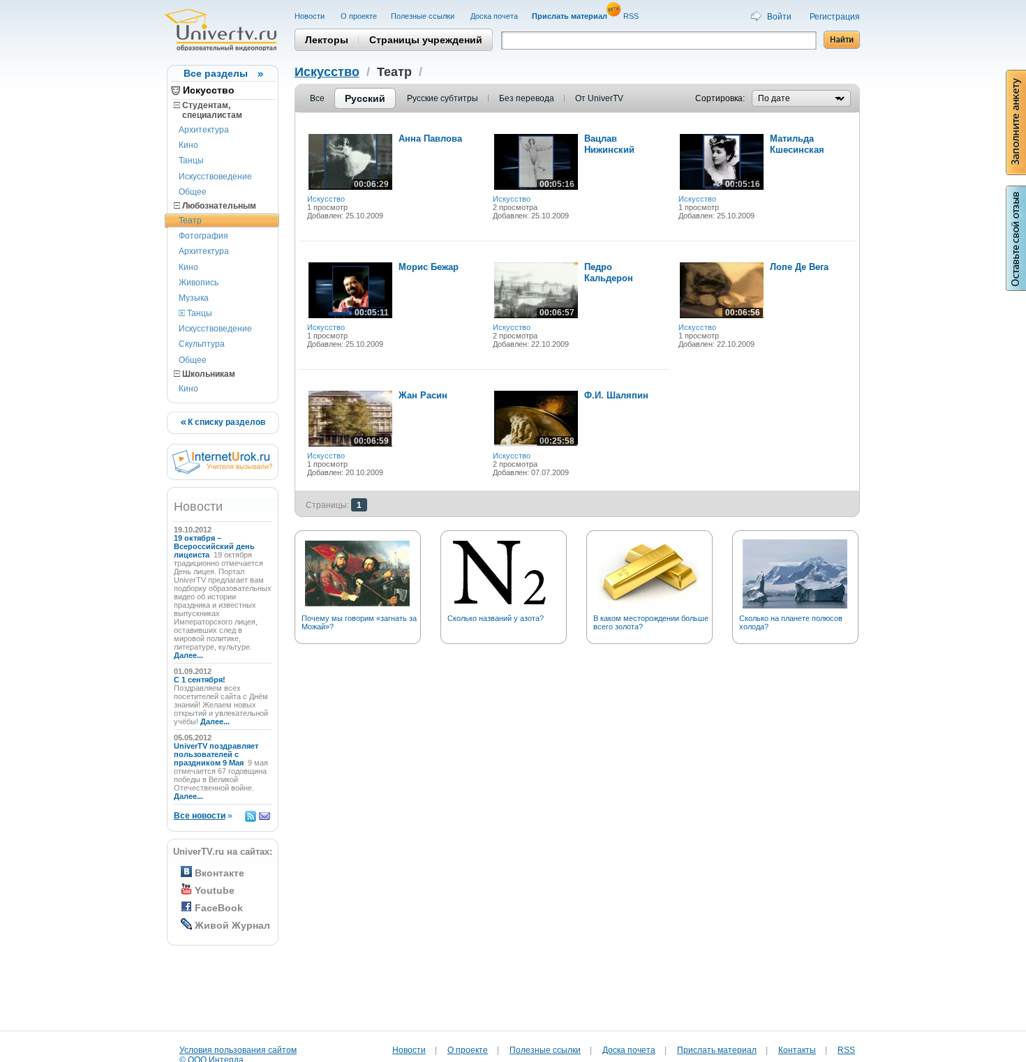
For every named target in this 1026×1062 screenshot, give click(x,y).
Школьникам (207, 374)
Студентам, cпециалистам (208, 110)
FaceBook (219, 907)
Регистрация (835, 17)
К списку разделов (225, 422)
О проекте (359, 16)
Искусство (209, 90)
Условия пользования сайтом (238, 1050)
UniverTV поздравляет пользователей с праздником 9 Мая (216, 754)
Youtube (215, 890)
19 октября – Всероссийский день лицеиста (214, 546)
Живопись (198, 282)
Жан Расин (423, 395)
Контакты (797, 1050)
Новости (311, 16)
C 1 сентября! (201, 679)
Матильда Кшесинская (797, 144)
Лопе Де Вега (799, 267)
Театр (190, 220)
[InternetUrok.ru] (222, 471)
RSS (632, 16)
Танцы (191, 160)
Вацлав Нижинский (609, 144)
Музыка (194, 298)
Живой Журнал (232, 925)
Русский (365, 98)
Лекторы (326, 39)
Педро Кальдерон (608, 272)
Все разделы (216, 73)
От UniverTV (599, 98)
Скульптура (202, 344)
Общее (193, 192)
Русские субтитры (442, 98)
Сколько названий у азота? (495, 618)
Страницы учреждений (425, 39)
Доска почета (494, 16)
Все (317, 98)
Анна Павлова (430, 138)
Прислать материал (717, 1050)
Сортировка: (720, 98)
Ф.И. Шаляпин (616, 395)
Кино (188, 145)
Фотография (203, 236)
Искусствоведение (215, 176)
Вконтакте (219, 872)
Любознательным (218, 206)
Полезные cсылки (423, 16)
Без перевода (526, 98)
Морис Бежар (429, 267)
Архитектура (204, 130)
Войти (779, 17)
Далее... (188, 655)
